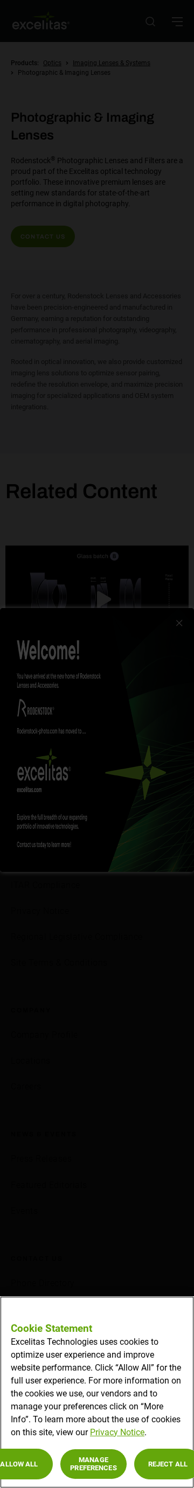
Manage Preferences (93, 1464)
